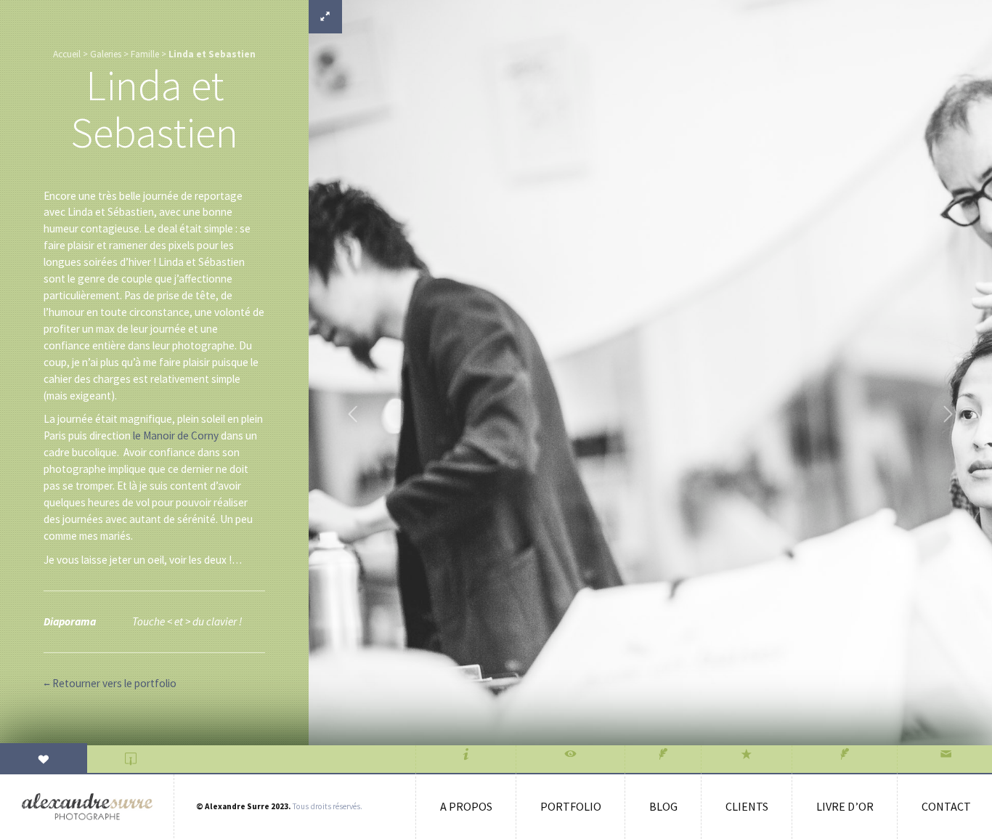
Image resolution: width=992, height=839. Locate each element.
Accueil (67, 54)
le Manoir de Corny (176, 435)
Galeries (105, 54)
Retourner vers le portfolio (110, 683)
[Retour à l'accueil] (87, 806)
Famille (145, 54)
